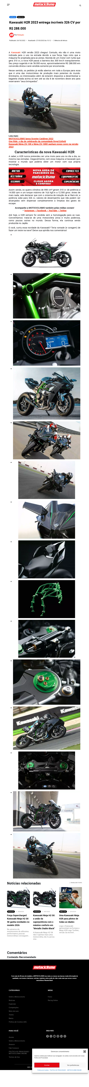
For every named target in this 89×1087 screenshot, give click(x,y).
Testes (11, 1015)
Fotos (50, 997)
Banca (11, 1018)
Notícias (12, 17)
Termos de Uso (14, 1057)
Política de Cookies (43, 1070)
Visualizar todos (76, 882)
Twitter (63, 210)
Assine (11, 1037)
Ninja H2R (21, 17)
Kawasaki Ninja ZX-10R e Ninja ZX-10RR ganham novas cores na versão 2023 (43, 145)
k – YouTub (50, 210)
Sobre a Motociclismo (17, 997)
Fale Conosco (14, 1048)
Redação (20, 35)
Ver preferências (73, 1065)
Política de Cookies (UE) (18, 1022)
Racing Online (53, 1000)
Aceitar (46, 1065)
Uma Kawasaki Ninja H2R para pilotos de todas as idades (69, 918)
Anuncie (12, 1044)
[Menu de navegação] (8, 5)
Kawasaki (16, 52)
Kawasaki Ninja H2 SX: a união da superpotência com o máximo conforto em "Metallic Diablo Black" (44, 922)
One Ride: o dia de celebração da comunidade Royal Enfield (37, 141)
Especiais (12, 1004)
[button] (85, 1051)
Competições (14, 1007)
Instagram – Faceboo (34, 210)
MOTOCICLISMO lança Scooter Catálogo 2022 (31, 138)
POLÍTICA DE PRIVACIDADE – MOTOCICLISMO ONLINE (66, 1070)
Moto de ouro (14, 1011)
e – (58, 210)
